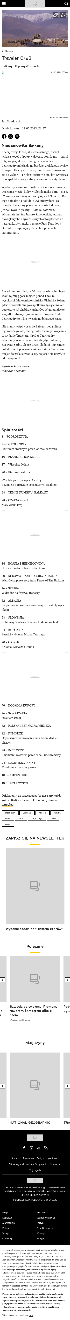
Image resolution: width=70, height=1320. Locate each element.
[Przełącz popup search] (66, 3)
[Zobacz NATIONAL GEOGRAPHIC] (35, 1085)
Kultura (57, 813)
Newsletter (55, 1164)
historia (42, 813)
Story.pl (40, 1238)
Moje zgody (35, 1170)
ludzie (8, 818)
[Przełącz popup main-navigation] (3, 3)
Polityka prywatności (47, 1158)
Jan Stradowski (11, 121)
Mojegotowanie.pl (46, 1217)
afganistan (10, 813)
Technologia (36, 818)
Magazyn (9, 51)
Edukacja (27, 813)
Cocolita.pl (7, 1238)
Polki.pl (5, 1228)
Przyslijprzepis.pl (45, 1228)
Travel (53, 818)
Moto (21, 818)
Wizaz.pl (41, 1233)
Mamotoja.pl (8, 1222)
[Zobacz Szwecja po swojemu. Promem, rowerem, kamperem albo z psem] (35, 979)
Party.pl (40, 1222)
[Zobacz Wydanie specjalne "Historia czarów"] (35, 886)
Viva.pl (5, 1233)
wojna (8, 824)
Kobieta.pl (7, 1217)
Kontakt (16, 1158)
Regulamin (28, 1158)
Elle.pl (5, 1212)
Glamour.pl (42, 1212)
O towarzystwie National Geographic (28, 1164)
